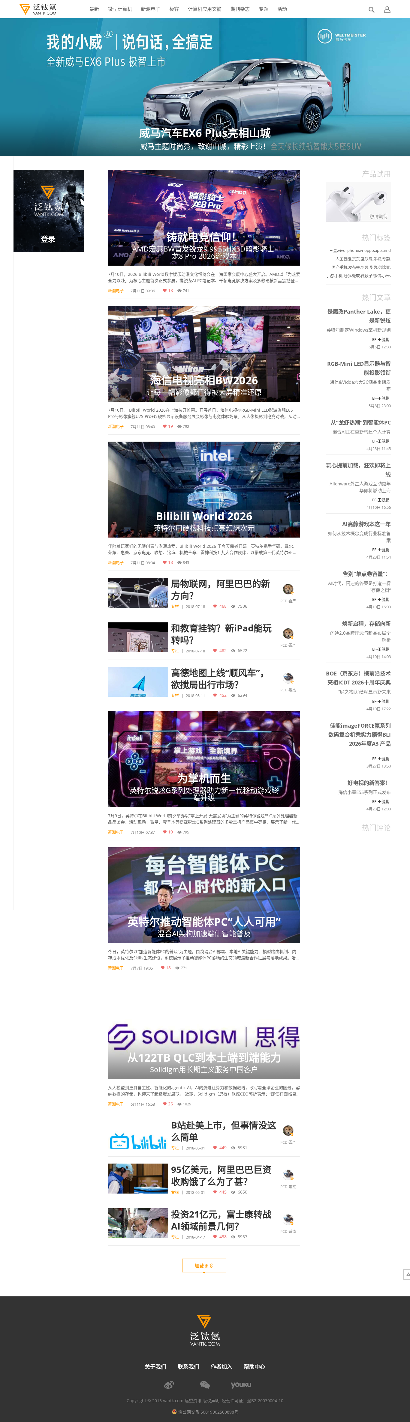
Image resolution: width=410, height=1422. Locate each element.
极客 (174, 9)
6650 (242, 1191)
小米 (386, 275)
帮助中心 (254, 1366)
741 (186, 290)
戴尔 (347, 275)
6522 (242, 650)
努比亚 (384, 267)
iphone (352, 250)
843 (186, 562)
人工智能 (343, 258)
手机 (338, 275)
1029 (187, 1104)
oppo (369, 250)
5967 (242, 1236)
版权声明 (211, 1400)
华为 (373, 267)
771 (184, 967)
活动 (282, 9)
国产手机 (339, 267)
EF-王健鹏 (380, 339)
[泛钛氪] (34, 9)
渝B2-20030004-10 (265, 1400)
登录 (48, 239)
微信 (377, 275)
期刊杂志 (240, 9)
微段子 (366, 275)
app (378, 250)
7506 (242, 606)
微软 (356, 275)
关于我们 (155, 1366)
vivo (341, 250)
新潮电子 (150, 9)
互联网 (366, 258)
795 (186, 832)
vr (361, 250)
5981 (242, 1147)
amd (387, 250)
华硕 (365, 267)
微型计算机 (120, 9)
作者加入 (221, 1366)
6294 (242, 695)
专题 (263, 9)
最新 (94, 9)
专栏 (175, 606)
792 (186, 426)
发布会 (354, 267)
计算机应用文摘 (205, 9)
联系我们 (188, 1366)
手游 (330, 275)
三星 (333, 250)
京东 (356, 258)
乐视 (377, 258)
